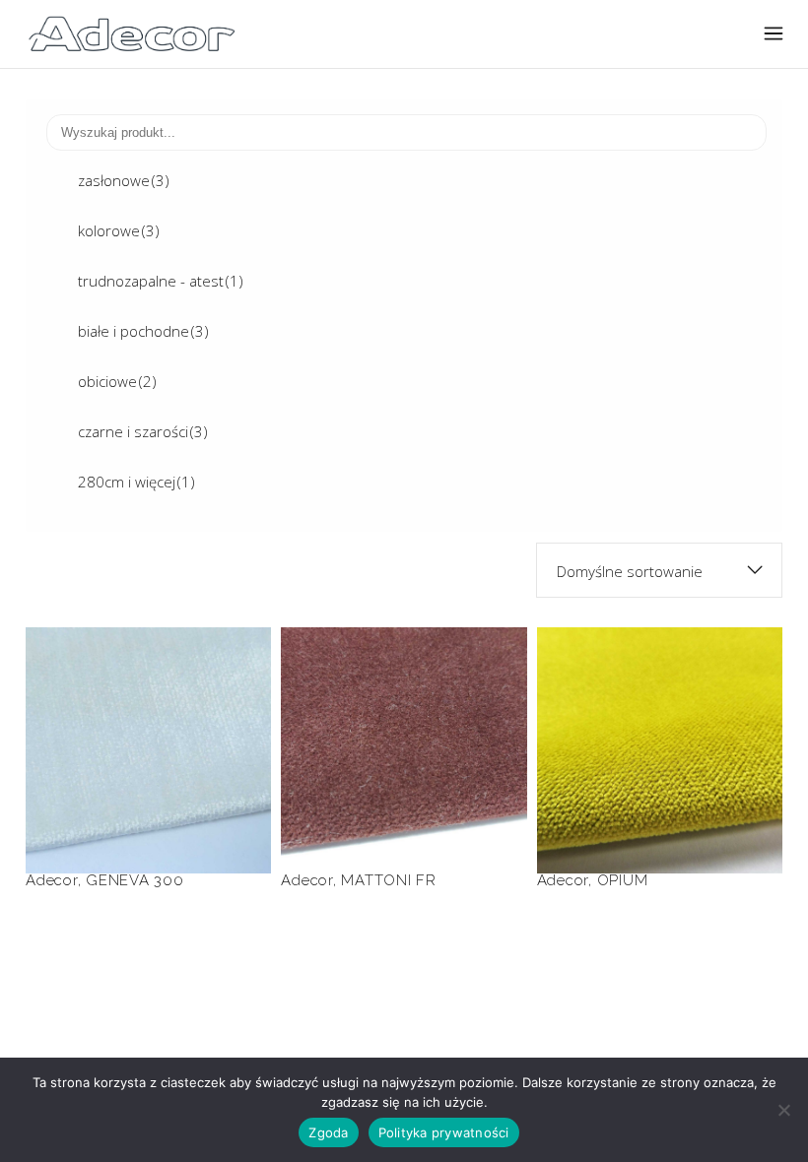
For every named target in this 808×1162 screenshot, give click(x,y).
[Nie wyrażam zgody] (783, 1110)
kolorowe (119, 230)
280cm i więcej (136, 481)
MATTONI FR (403, 722)
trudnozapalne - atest (160, 280)
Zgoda (328, 1132)
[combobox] (659, 570)
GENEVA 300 (149, 722)
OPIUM (660, 722)
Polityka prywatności (443, 1132)
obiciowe (117, 381)
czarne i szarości (143, 431)
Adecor (52, 880)
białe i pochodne (143, 331)
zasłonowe (123, 180)
